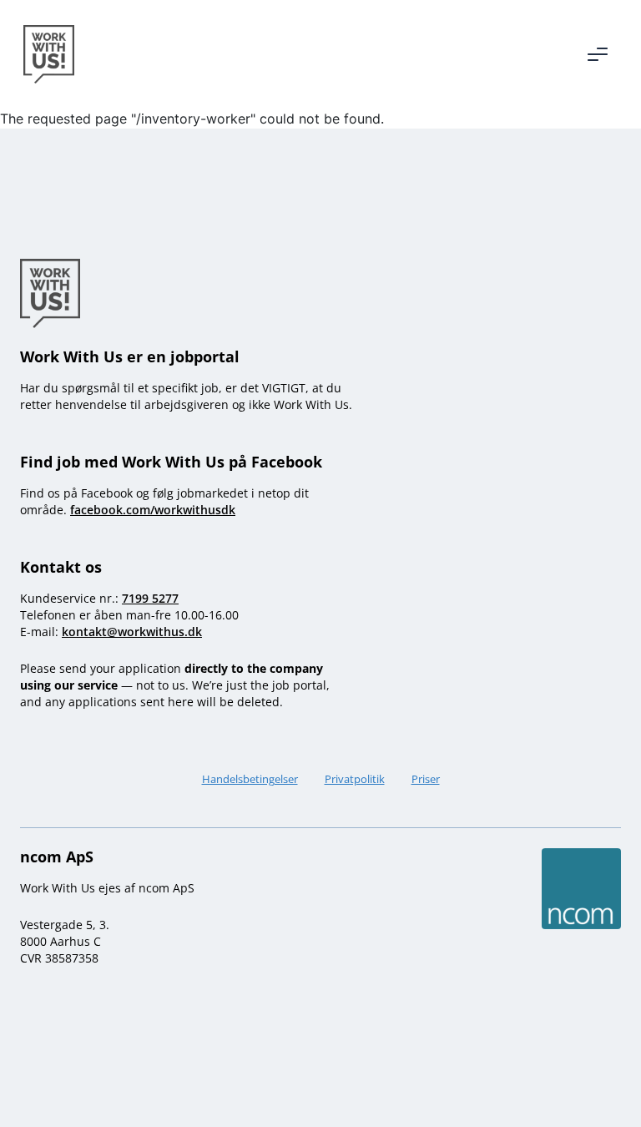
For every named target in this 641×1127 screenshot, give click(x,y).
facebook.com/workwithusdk (152, 510)
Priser (425, 778)
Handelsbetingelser (250, 778)
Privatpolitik (355, 778)
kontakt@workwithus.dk (132, 631)
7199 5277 (150, 598)
